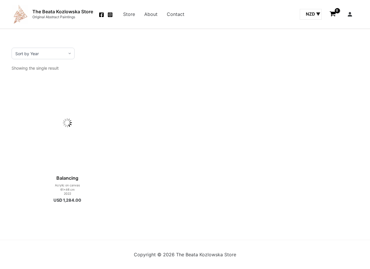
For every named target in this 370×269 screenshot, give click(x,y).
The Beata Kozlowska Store (62, 11)
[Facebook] (101, 14)
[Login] (350, 14)
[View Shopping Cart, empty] (332, 14)
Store (129, 14)
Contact (175, 14)
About (151, 14)
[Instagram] (110, 14)
